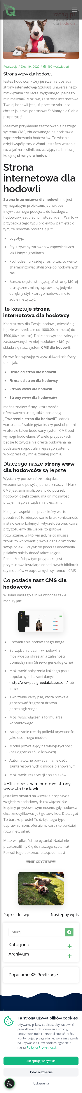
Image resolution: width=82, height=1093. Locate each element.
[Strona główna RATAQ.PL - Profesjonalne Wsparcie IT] (9, 9)
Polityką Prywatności (41, 1047)
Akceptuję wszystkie (41, 1061)
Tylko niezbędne (41, 1072)
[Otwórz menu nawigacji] (75, 10)
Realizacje (10, 66)
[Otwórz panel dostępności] (9, 1083)
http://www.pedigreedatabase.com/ (39, 682)
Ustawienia (41, 1083)
